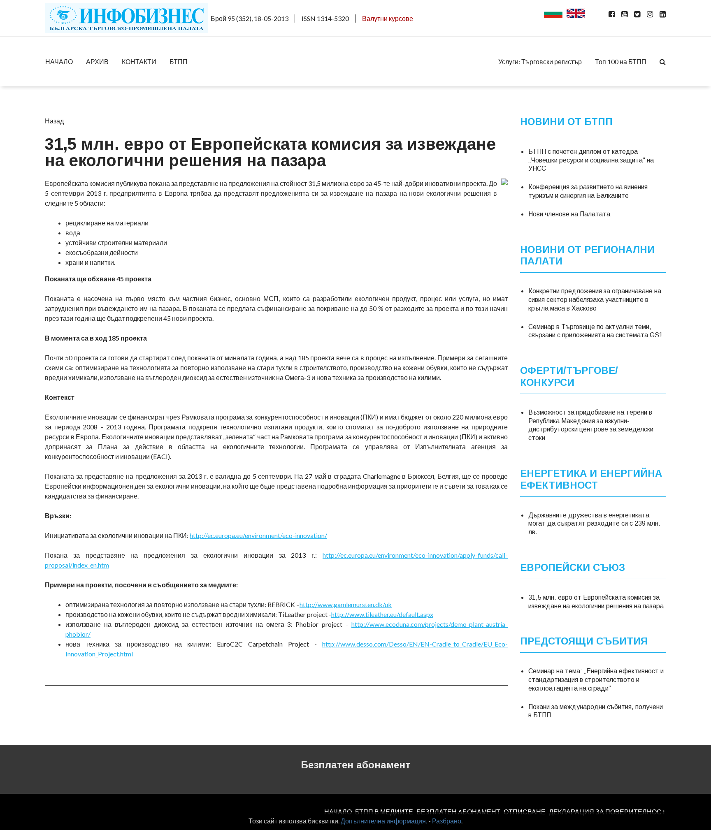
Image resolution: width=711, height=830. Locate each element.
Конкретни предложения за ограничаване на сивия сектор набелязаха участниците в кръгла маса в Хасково (594, 299)
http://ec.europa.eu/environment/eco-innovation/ (258, 535)
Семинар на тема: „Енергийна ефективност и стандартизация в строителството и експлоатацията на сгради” (596, 680)
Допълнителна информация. (384, 821)
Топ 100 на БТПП (620, 61)
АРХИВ (97, 61)
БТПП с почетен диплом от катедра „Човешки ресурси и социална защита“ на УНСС (591, 160)
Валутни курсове (387, 18)
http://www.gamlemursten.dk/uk (346, 604)
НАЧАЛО (59, 61)
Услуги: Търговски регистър (540, 61)
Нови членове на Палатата (569, 214)
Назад (54, 121)
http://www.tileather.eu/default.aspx (382, 614)
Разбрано (446, 821)
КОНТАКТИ (139, 61)
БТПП (179, 61)
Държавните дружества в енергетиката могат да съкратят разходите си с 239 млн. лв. (594, 524)
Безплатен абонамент (355, 764)
